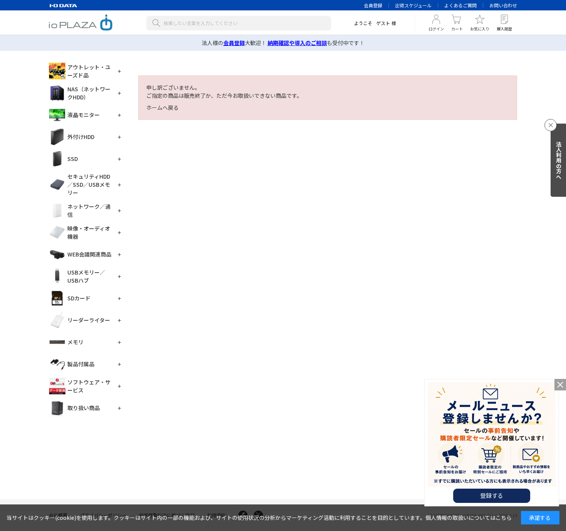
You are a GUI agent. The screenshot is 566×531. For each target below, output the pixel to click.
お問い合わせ (503, 5)
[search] (157, 23)
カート (457, 29)
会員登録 (373, 5)
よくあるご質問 (460, 5)
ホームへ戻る (162, 107)
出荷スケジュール (413, 5)
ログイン (436, 29)
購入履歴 (504, 29)
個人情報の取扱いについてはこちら (468, 517)
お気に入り (479, 29)
